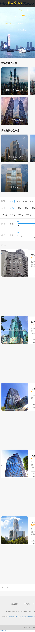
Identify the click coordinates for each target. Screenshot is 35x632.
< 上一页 (5, 587)
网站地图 (3, 631)
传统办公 (8, 23)
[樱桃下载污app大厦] (14, 81)
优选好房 (18, 16)
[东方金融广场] (14, 148)
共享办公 (21, 23)
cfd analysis (18, 617)
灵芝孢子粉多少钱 (27, 617)
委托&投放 (22, 30)
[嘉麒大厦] (14, 178)
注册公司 (11, 617)
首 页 (7, 16)
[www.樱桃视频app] (14, 111)
